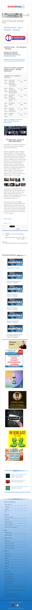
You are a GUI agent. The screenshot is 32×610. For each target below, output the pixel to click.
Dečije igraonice (8, 504)
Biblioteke (7, 563)
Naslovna (4, 20)
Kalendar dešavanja (9, 573)
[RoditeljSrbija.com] (16, 7)
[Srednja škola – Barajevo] (15, 265)
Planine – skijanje (9, 524)
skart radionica (19, 602)
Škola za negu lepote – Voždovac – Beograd (13, 308)
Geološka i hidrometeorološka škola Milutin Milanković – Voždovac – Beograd (14, 336)
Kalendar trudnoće (9, 576)
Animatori (7, 506)
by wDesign (12, 602)
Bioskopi (7, 553)
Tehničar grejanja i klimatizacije (11, 121)
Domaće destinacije (9, 517)
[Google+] (13, 605)
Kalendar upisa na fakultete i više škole (13, 596)
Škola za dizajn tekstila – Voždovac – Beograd (13, 321)
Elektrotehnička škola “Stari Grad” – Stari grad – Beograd (15, 237)
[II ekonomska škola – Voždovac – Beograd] (15, 292)
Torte (6, 511)
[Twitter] (17, 605)
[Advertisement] (17, 248)
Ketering (7, 509)
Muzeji (6, 558)
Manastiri (7, 519)
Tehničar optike (7, 122)
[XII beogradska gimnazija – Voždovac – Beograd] (15, 278)
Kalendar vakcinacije (9, 578)
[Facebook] (15, 605)
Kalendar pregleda (9, 581)
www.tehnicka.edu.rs (10, 56)
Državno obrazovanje (19, 20)
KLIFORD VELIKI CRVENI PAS (18, 480)
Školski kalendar (8, 583)
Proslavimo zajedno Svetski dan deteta (19, 486)
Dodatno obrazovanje (9, 548)
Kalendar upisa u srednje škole (11, 594)
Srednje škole (5, 21)
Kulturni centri (8, 555)
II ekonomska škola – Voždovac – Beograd (12, 295)
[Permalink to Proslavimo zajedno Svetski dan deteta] (8, 490)
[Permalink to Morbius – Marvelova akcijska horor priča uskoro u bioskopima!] (8, 477)
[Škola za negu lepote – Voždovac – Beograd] (15, 305)
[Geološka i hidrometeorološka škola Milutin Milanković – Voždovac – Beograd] (15, 332)
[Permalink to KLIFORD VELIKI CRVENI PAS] (8, 483)
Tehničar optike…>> (8, 218)
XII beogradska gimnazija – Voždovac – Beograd (14, 282)
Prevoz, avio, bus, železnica (11, 527)
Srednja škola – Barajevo (13, 268)
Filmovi (6, 568)
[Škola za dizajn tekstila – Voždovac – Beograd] (15, 318)
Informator (7, 540)
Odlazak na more (8, 522)
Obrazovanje (10, 20)
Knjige (6, 565)
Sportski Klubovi (8, 535)
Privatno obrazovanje (9, 545)
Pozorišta (7, 560)
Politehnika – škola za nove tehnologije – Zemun (14, 234)
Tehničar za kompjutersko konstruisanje (13, 119)
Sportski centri (8, 532)
